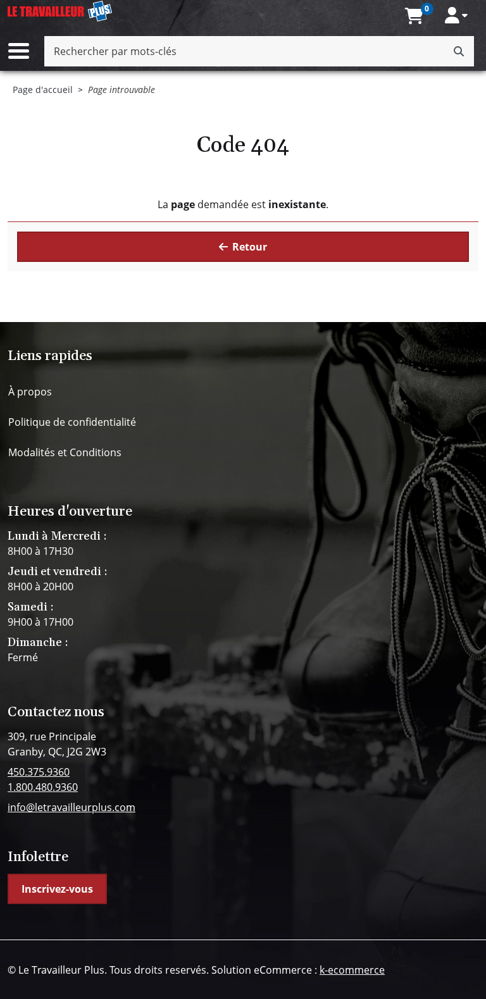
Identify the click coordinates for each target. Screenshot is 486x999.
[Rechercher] (459, 51)
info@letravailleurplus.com (71, 807)
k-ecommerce (352, 970)
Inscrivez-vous (57, 889)
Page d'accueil (43, 90)
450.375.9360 (39, 772)
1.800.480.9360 (43, 787)
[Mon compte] (456, 15)
